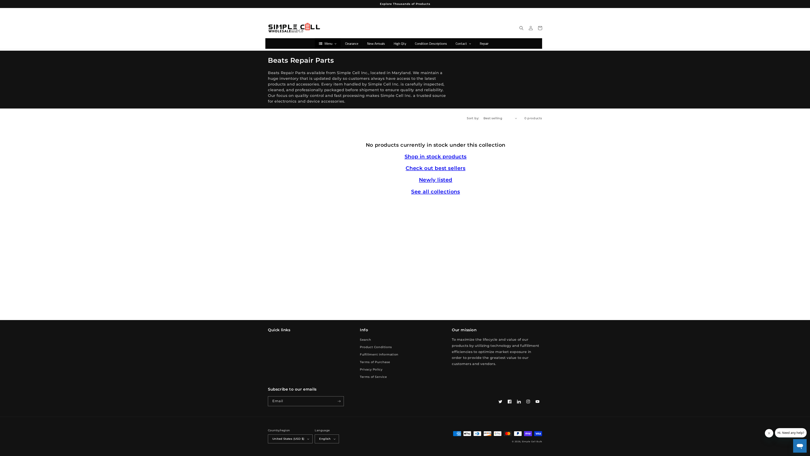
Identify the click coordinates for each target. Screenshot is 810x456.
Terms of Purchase (375, 362)
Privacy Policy (371, 369)
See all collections (435, 192)
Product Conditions (376, 347)
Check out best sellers (435, 168)
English (325, 438)
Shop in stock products (436, 156)
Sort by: (473, 118)
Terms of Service (373, 377)
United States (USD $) (288, 438)
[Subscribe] (339, 401)
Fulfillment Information (379, 354)
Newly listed (435, 180)
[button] (521, 28)
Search (365, 340)
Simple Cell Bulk (532, 441)
